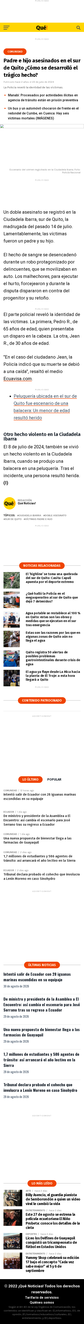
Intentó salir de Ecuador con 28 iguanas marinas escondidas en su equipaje (37, 977)
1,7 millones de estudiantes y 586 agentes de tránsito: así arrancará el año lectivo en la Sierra (41, 1059)
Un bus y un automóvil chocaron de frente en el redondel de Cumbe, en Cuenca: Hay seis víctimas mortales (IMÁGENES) (43, 113)
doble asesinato (55, 515)
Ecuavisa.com (17, 378)
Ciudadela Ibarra (30, 515)
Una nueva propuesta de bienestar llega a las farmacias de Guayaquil (41, 1032)
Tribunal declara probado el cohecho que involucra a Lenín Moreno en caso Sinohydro (40, 1087)
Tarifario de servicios (42, 1298)
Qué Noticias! (27, 503)
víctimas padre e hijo (38, 519)
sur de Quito (13, 519)
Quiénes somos (42, 1302)
